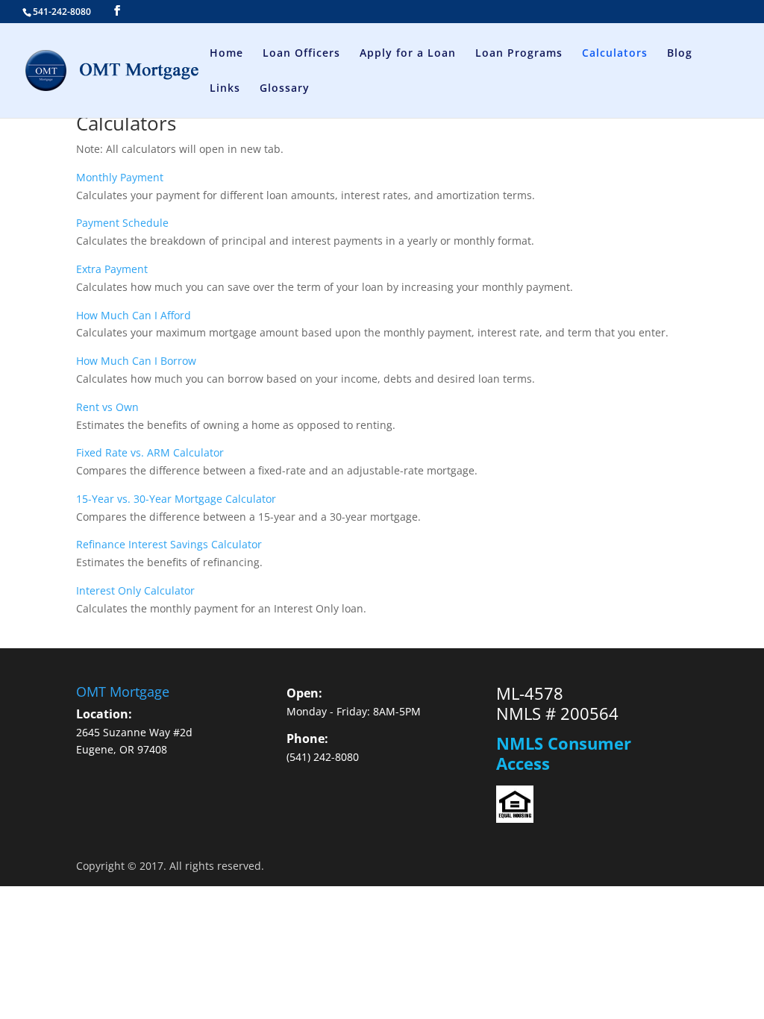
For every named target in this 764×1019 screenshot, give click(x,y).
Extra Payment (112, 269)
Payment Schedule (122, 223)
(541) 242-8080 (322, 757)
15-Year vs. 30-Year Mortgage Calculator (176, 499)
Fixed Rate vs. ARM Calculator (150, 452)
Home (226, 54)
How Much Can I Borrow (136, 361)
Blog (679, 54)
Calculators (615, 54)
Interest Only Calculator (135, 590)
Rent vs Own (107, 407)
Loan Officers (301, 54)
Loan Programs (519, 54)
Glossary (285, 89)
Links (225, 89)
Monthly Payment (119, 177)
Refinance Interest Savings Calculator (169, 544)
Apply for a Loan (408, 54)
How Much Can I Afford (133, 315)
